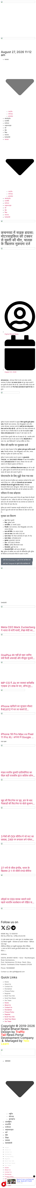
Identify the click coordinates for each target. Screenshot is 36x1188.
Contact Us (8, 986)
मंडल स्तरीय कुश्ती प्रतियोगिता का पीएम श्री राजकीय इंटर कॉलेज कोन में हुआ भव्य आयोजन (18, 774)
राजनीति (7, 121)
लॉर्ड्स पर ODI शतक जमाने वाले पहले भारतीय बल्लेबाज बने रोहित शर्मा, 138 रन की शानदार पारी (18, 901)
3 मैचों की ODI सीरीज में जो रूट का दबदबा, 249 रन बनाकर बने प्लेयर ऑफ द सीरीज (17, 838)
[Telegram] (13, 927)
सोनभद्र (10, 114)
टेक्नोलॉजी (7, 137)
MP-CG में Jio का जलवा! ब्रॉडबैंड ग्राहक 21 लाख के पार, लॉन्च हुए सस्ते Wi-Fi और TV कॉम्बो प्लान (17, 684)
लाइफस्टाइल (8, 125)
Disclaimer (8, 989)
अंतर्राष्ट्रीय (8, 118)
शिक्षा (6, 132)
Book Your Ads (10, 996)
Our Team (8, 1000)
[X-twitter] (3, 927)
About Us (8, 984)
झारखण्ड (10, 116)
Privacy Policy (9, 991)
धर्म (5, 128)
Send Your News (10, 998)
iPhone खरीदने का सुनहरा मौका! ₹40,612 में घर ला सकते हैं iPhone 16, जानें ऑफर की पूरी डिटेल (16, 708)
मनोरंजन (7, 123)
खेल (6, 130)
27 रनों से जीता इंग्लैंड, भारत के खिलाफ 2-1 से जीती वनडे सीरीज (16, 869)
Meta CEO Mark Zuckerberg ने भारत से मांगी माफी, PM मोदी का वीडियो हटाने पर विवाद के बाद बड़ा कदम (18, 629)
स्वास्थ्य (7, 135)
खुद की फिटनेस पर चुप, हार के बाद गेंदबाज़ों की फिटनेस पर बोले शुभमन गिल (17, 802)
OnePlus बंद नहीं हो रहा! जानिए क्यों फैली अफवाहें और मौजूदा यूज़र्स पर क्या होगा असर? (17, 657)
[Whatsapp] (8, 927)
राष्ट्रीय (10, 111)
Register (8, 993)
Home (7, 982)
